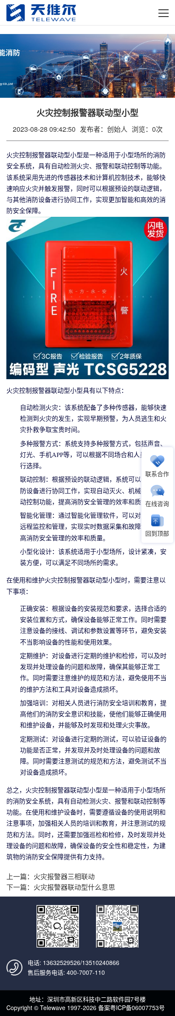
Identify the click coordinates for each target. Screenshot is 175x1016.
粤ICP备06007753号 (137, 1007)
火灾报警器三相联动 (64, 876)
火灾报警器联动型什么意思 (74, 887)
